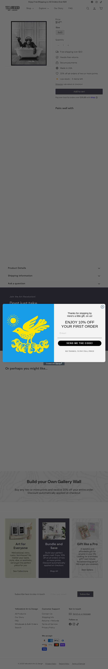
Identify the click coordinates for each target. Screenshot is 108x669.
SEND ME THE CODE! (80, 343)
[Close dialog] (102, 306)
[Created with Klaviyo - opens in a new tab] (54, 363)
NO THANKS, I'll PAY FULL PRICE (79, 351)
